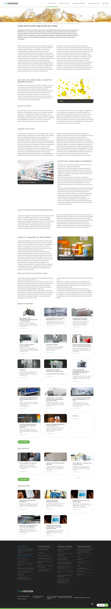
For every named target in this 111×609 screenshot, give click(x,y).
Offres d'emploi (81, 562)
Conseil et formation (42, 555)
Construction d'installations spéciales (44, 562)
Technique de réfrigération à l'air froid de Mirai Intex (64, 563)
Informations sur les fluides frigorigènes (64, 554)
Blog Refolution (81, 571)
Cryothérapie (21, 574)
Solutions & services (64, 3)
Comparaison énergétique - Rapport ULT (64, 550)
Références (80, 559)
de (103, 3)
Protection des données (64, 597)
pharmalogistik (22, 561)
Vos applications (52, 3)
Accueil (19, 23)
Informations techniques (78, 3)
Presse (78, 565)
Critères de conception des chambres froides (64, 567)
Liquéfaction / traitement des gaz (25, 565)
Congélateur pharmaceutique (40, 23)
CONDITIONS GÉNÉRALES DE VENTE (81, 597)
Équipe (78, 556)
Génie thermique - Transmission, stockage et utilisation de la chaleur (26, 551)
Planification (40, 552)
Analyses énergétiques (43, 570)
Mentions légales (51, 597)
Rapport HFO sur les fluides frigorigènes (64, 576)
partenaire (80, 574)
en (107, 3)
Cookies (49, 598)
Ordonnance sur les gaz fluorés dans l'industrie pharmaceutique (63, 581)
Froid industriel (22, 558)
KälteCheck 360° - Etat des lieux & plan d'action (45, 566)
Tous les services (23, 479)
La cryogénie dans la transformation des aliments (25, 578)
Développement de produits (44, 558)
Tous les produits (23, 442)
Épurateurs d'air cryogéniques (25, 568)
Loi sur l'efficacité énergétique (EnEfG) (62, 559)
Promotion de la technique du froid (65, 572)
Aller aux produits (42, 549)
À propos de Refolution (94, 3)
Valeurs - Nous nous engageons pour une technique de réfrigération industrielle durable (85, 551)
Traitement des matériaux (24, 571)
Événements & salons (82, 568)
